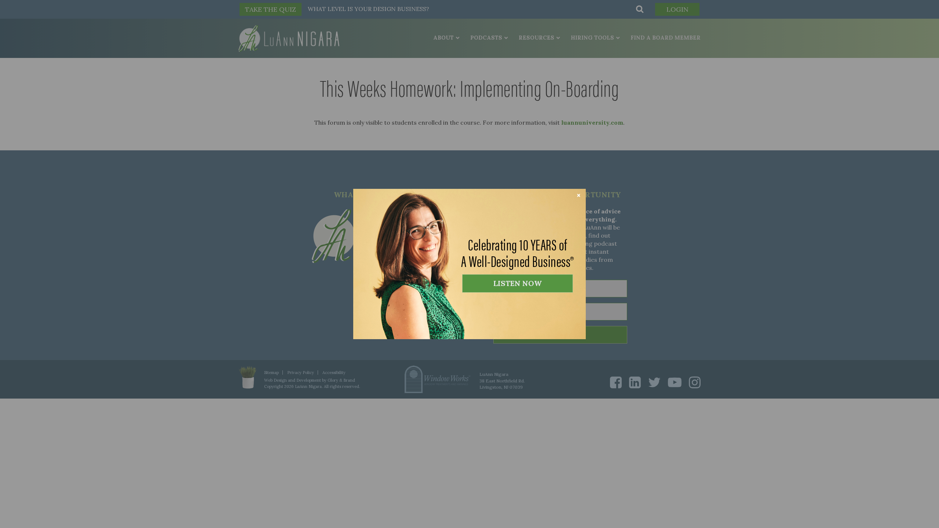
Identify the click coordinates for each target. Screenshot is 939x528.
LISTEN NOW (517, 283)
